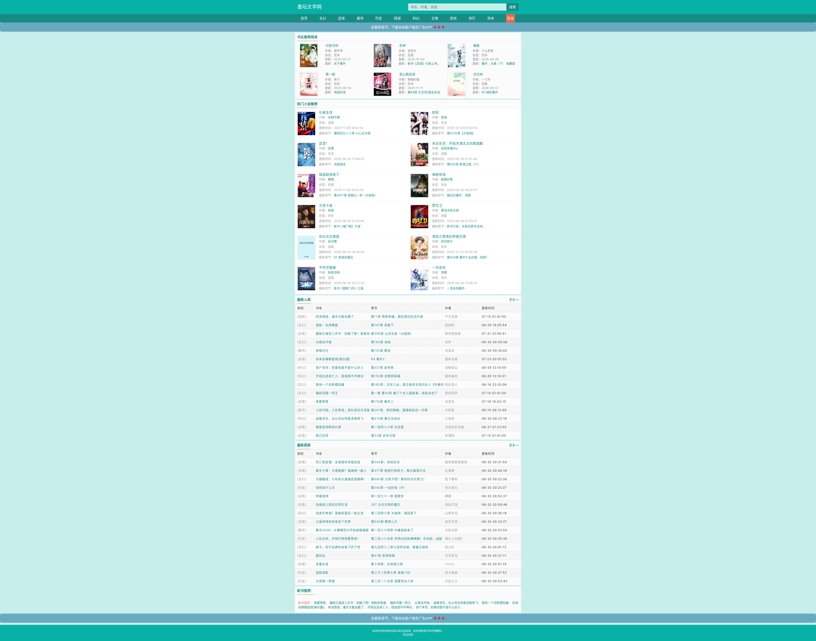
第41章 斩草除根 (383, 555)
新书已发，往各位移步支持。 (466, 226)
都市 (360, 18)
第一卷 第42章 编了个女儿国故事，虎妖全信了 (404, 393)
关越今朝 (334, 117)
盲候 (331, 210)
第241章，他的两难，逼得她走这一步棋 (399, 410)
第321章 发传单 (382, 367)
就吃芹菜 (451, 521)
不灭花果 (451, 316)
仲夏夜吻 (322, 496)
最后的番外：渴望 (459, 195)
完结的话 (340, 92)
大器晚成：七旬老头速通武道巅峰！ (341, 479)
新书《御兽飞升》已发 (349, 288)
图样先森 (451, 359)
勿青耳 (450, 350)
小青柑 (450, 418)
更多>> (514, 299)
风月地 (478, 74)
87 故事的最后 (343, 257)
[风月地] (456, 74)
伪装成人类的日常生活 (332, 504)
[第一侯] (308, 74)
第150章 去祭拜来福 (385, 376)
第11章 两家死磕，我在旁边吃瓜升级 (397, 316)
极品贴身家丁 (329, 174)
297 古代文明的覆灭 (385, 504)
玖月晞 (332, 241)
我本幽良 (451, 376)
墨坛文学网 (309, 7)
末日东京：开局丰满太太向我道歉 (457, 143)
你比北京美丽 (329, 236)
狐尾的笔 (447, 179)
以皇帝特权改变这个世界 (333, 521)
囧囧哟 (450, 325)
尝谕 (444, 117)
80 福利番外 (490, 92)
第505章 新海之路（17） (463, 164)
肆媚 (448, 496)
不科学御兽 (327, 267)
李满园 (450, 435)
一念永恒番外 (456, 288)
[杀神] (382, 45)
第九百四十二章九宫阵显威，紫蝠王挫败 (399, 547)
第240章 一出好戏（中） (389, 487)
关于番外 (340, 63)
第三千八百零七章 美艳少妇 (390, 572)
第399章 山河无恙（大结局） (392, 333)
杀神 (402, 46)
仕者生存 (326, 112)
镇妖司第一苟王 (327, 393)
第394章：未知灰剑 (385, 462)
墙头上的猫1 (454, 538)
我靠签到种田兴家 (328, 427)
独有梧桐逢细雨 (456, 462)
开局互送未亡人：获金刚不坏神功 (340, 376)
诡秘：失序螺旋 (327, 325)
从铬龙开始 (324, 342)
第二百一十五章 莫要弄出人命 (392, 581)
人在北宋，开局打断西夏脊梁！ (338, 538)
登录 (510, 18)
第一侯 (330, 74)
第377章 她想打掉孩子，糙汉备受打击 (398, 470)
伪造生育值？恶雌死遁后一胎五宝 (340, 513)
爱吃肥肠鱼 (453, 333)
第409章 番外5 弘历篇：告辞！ (468, 257)
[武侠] (301, 316)
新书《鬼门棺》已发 (347, 226)
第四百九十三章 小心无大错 (352, 133)
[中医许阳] (308, 45)
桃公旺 (450, 547)
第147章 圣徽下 (382, 325)
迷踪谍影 (322, 572)
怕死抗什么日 (325, 487)
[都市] (301, 350)
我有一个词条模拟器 (330, 384)
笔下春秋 (451, 479)
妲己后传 (322, 435)
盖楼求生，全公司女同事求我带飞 (340, 418)
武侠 (341, 18)
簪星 (476, 46)
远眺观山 (451, 367)
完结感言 (340, 164)
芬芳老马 (451, 555)
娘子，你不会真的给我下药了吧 (338, 547)
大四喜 (450, 410)
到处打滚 (451, 504)
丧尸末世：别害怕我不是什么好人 (340, 367)
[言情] (301, 333)
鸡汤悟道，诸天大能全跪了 (335, 316)
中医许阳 (332, 46)
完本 (490, 18)
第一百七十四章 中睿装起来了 (392, 530)
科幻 (416, 18)
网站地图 (408, 634)
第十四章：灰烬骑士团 (387, 564)
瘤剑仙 (320, 555)
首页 (304, 18)
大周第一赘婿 (325, 581)
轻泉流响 (334, 272)
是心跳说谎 (407, 74)
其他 (453, 18)
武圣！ (324, 143)
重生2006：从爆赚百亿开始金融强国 (342, 530)
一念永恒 (439, 267)
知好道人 (451, 384)
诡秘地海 (439, 174)
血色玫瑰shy (449, 148)
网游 (397, 18)
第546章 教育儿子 (384, 521)
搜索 (512, 7)
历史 (378, 18)
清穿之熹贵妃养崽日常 (449, 236)
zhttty (450, 564)
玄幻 (322, 18)
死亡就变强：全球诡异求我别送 (338, 462)
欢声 (448, 342)
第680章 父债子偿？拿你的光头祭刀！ (398, 479)
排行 (472, 18)
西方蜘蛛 (451, 572)
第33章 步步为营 (383, 435)
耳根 (444, 272)
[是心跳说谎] (382, 74)
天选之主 (451, 581)
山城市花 (451, 513)
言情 (434, 18)
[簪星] (456, 45)
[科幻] (301, 367)
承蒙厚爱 (322, 401)
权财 (435, 112)
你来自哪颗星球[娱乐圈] (333, 359)
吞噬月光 (322, 350)
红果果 (450, 470)
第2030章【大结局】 (461, 133)
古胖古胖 (451, 530)
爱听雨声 (451, 393)
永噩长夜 (322, 564)
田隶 (331, 148)
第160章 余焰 (381, 342)
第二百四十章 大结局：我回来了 (394, 513)
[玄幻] (301, 325)
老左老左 (451, 487)
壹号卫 (437, 205)
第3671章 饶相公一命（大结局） (355, 195)
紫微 (331, 179)
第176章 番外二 (382, 401)
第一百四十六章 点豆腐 (387, 427)
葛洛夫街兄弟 (450, 210)
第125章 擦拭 (381, 350)
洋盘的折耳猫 (454, 427)
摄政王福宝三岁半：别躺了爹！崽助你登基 (358, 602)
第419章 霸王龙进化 (385, 418)
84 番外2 (378, 359)
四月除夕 (447, 241)
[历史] (301, 487)
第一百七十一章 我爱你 (387, 496)
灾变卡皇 (326, 205)
